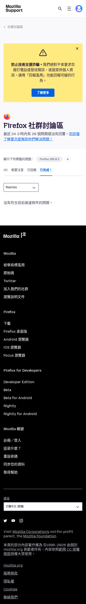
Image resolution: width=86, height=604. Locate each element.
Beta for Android (18, 398)
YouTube (13, 520)
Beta (7, 390)
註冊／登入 (12, 440)
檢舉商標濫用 (14, 265)
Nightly (10, 406)
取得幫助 (11, 472)
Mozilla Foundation (39, 536)
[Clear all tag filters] (68, 159)
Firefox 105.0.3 (49, 159)
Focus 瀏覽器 (14, 355)
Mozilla (15, 236)
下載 (7, 323)
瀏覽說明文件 (14, 297)
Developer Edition (19, 382)
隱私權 (9, 581)
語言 (7, 498)
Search (60, 8)
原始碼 (9, 273)
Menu (69, 8)
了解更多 (43, 93)
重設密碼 (11, 456)
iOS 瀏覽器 (12, 347)
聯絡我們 (11, 597)
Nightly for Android (20, 414)
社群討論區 (15, 27)
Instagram (21, 520)
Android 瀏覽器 (16, 339)
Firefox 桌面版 (15, 331)
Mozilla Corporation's (31, 532)
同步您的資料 (14, 464)
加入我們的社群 (16, 289)
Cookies (10, 589)
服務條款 (11, 573)
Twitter (10, 281)
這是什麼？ (12, 448)
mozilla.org (13, 565)
